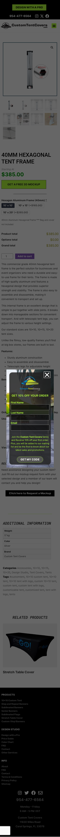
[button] (47, 375)
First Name (17, 402)
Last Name (17, 413)
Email (14, 423)
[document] (30, 418)
